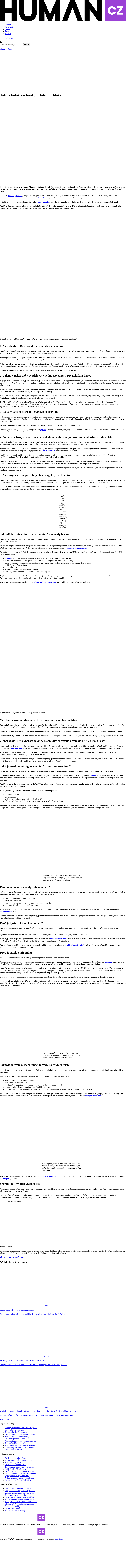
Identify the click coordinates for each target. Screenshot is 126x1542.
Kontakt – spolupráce (13, 1508)
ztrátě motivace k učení (39, 198)
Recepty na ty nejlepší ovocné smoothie (20, 1434)
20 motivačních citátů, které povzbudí (19, 1493)
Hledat (26, 45)
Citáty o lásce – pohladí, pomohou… (19, 1488)
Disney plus (5, 1178)
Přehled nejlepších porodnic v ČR (18, 1439)
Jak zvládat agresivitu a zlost (16, 1495)
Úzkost (8, 558)
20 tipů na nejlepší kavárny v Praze (18, 1460)
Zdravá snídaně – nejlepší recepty (18, 1436)
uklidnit (93, 775)
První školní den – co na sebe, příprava (20, 1445)
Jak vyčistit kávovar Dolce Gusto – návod (21, 1502)
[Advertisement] (63, 70)
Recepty (8, 25)
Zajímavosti (9, 38)
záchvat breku (16, 748)
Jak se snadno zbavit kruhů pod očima (19, 1499)
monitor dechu (6, 912)
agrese (43, 430)
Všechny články (6, 1419)
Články (3, 49)
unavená (108, 962)
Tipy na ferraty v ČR (13, 1462)
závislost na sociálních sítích (76, 548)
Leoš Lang (59, 1539)
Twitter (5, 1257)
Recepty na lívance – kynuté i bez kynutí (21, 1428)
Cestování (9, 27)
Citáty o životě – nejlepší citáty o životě (20, 1491)
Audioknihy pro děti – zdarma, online (19, 1447)
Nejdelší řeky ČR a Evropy (15, 1469)
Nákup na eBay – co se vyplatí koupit (19, 1478)
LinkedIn (13, 1257)
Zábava (8, 34)
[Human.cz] (63, 21)
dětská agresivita (15, 196)
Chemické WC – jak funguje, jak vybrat (20, 1504)
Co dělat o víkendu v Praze (15, 1458)
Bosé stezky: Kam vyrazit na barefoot (19, 1471)
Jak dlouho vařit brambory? (15, 1510)
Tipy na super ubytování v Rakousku (19, 1467)
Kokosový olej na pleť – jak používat (19, 1497)
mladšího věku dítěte (58, 939)
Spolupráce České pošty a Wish (17, 1476)
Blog (21, 1257)
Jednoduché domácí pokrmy (16, 1432)
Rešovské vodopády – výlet (15, 1465)
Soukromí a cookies (12, 1506)
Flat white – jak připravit (14, 1430)
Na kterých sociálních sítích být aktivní (20, 1480)
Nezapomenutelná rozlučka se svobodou (20, 1473)
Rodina (8, 29)
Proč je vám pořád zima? (14, 1450)
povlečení (52, 582)
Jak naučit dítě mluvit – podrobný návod (20, 1441)
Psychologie (9, 36)
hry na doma (50, 1176)
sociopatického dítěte (93, 1096)
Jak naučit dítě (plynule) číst (16, 1443)
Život (7, 31)
